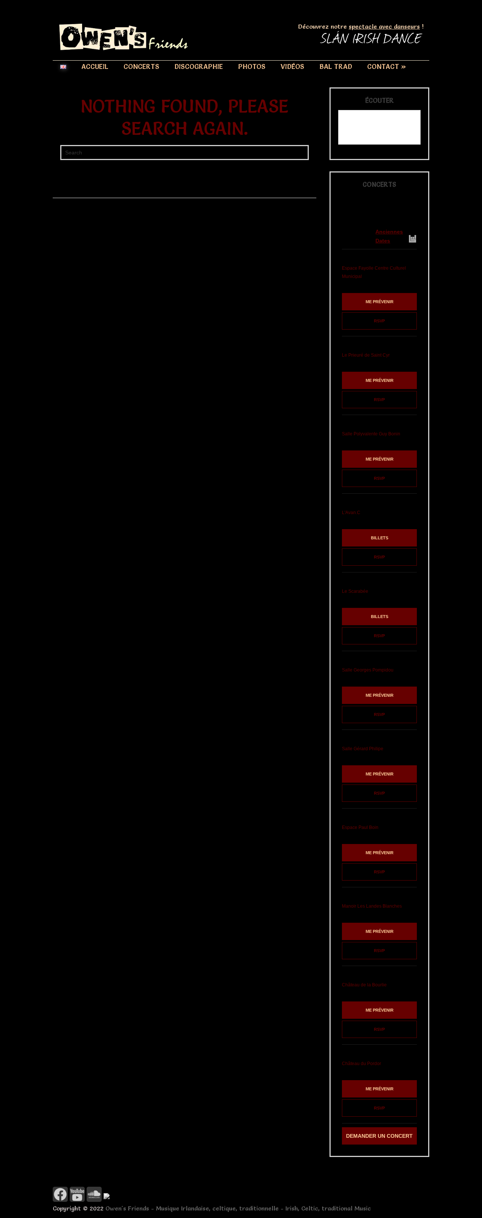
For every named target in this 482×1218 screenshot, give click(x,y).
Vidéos (292, 66)
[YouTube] (77, 1199)
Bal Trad (335, 66)
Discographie (198, 66)
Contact (386, 66)
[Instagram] (107, 1197)
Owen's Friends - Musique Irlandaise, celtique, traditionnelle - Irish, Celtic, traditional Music (238, 1208)
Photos (251, 66)
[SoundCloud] (94, 1199)
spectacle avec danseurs (384, 26)
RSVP (379, 321)
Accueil (94, 66)
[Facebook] (60, 1199)
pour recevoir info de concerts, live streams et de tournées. (371, 209)
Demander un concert (379, 1136)
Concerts (141, 66)
